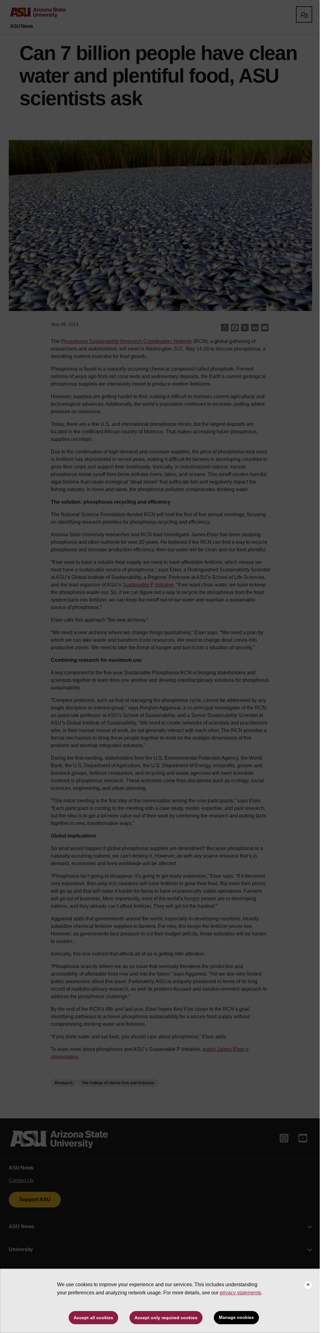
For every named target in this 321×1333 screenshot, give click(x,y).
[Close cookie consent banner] (308, 1285)
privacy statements (240, 1292)
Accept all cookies (93, 1317)
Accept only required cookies (165, 1317)
